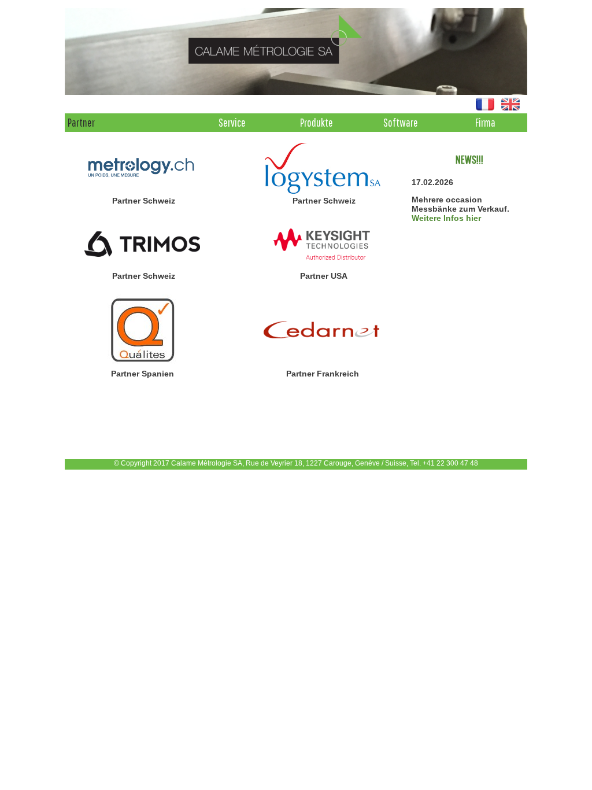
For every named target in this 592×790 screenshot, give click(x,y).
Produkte (316, 122)
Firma (485, 122)
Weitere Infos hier (446, 218)
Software (400, 122)
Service (232, 122)
